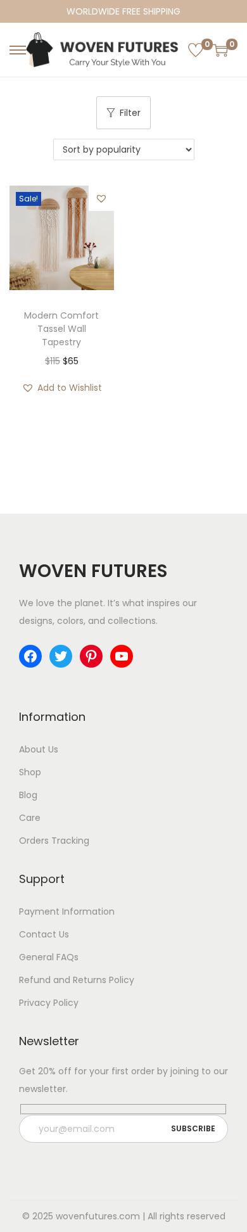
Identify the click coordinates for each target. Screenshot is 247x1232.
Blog (28, 795)
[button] (101, 198)
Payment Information (67, 911)
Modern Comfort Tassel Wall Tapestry (61, 328)
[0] (195, 50)
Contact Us (44, 934)
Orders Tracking (54, 840)
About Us (38, 749)
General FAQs (49, 957)
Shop (30, 772)
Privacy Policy (49, 1002)
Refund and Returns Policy (76, 980)
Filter (130, 112)
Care (30, 817)
